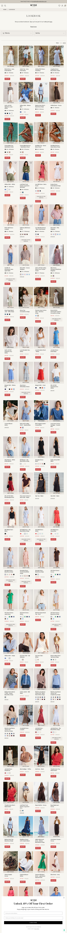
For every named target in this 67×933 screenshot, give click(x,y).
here (51, 22)
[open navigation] (2, 5)
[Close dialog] (64, 897)
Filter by (7, 33)
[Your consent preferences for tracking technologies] (64, 930)
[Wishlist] (59, 5)
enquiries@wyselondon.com (39, 1)
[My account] (62, 5)
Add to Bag (10, 66)
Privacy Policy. (36, 928)
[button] (5, 5)
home (4, 9)
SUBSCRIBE (33, 922)
